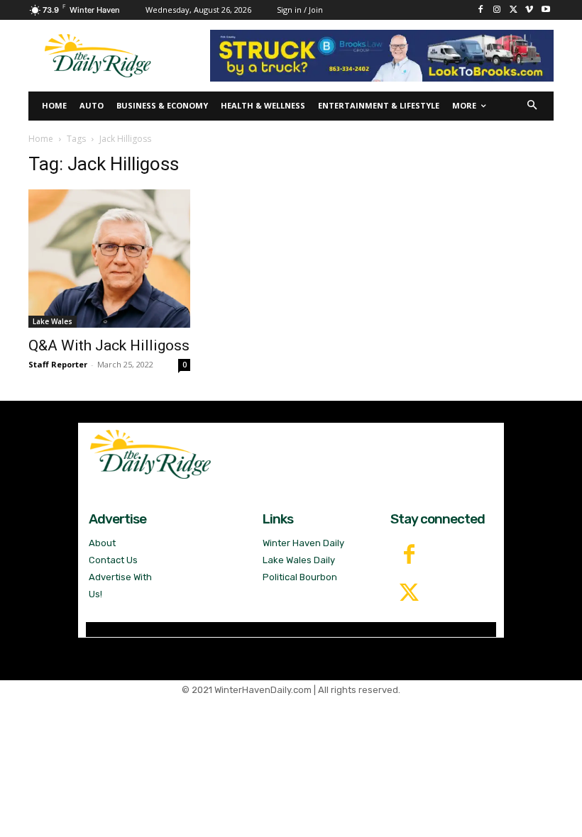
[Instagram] (497, 10)
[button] (532, 106)
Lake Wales (52, 321)
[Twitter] (409, 594)
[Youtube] (545, 10)
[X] (513, 10)
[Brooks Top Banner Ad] (382, 56)
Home (40, 139)
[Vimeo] (529, 10)
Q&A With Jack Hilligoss (109, 345)
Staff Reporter (57, 364)
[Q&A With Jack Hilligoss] (109, 258)
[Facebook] (481, 10)
